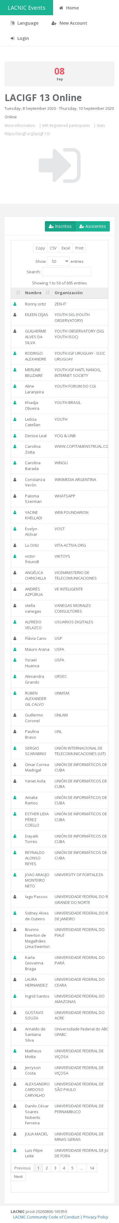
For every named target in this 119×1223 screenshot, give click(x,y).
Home (72, 8)
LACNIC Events (26, 7)
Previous (22, 1168)
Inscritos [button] (63, 226)
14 (92, 1168)
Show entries (59, 261)
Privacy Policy (95, 1217)
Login (22, 38)
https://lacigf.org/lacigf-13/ (27, 133)
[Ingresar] (59, 165)
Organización (69, 292)
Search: (34, 271)
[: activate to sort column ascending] (17, 292)
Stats (101, 125)
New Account (72, 23)
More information (20, 125)
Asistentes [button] (95, 226)
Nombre (33, 292)
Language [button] (27, 23)
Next (18, 1176)
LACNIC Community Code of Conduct (46, 1217)
